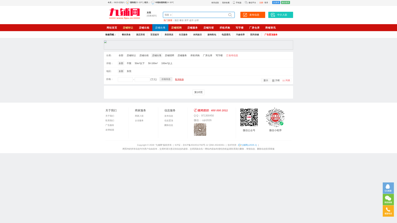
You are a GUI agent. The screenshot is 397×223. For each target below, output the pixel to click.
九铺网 (249, 145)
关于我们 (109, 116)
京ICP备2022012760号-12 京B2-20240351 (204, 145)
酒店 (176, 20)
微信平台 (252, 3)
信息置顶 (168, 120)
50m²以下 (140, 63)
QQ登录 (276, 2)
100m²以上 (166, 63)
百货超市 (154, 34)
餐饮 (181, 20)
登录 (266, 3)
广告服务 (109, 125)
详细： (109, 63)
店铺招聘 (176, 27)
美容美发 (169, 34)
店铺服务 (192, 27)
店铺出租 (144, 27)
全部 (121, 55)
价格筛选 (166, 79)
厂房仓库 (254, 27)
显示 (265, 80)
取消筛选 (179, 79)
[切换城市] (152, 15)
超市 (191, 20)
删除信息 (168, 125)
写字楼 (240, 27)
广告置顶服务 (271, 34)
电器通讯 (226, 34)
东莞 (129, 71)
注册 (261, 3)
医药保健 (254, 34)
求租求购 (225, 27)
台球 (196, 20)
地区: (109, 71)
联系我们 (109, 120)
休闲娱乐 (197, 34)
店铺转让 (128, 27)
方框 (277, 80)
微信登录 (285, 2)
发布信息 (233, 55)
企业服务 (139, 120)
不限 (129, 63)
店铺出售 (160, 27)
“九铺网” (159, 145)
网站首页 (112, 27)
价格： (109, 79)
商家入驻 (139, 116)
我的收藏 (226, 3)
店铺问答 (208, 27)
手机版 (238, 3)
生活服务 (183, 34)
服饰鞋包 (211, 34)
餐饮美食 (126, 34)
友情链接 (109, 130)
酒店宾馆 (140, 34)
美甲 (186, 20)
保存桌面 (215, 3)
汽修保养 (240, 34)
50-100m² (153, 63)
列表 (287, 80)
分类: (109, 55)
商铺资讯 (270, 27)
